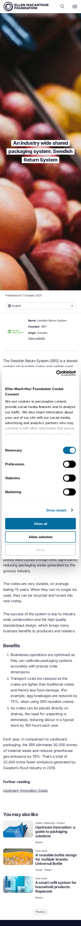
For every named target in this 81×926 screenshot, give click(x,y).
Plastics (39, 842)
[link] (40, 832)
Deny (40, 550)
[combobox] (40, 305)
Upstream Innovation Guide (25, 790)
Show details (56, 510)
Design (39, 869)
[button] (40, 305)
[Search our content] (62, 6)
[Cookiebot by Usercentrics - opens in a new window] (57, 373)
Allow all (40, 524)
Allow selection (41, 537)
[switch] (69, 464)
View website (36, 338)
